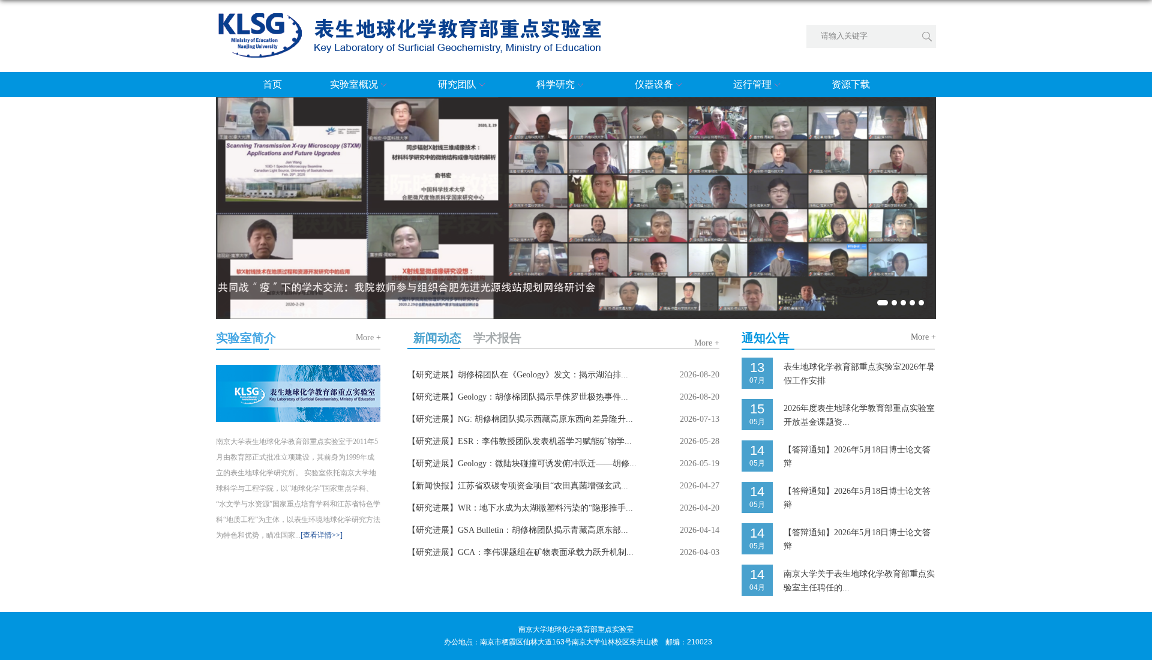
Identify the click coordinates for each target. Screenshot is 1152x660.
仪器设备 (654, 84)
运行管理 (752, 84)
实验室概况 (354, 84)
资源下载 (851, 84)
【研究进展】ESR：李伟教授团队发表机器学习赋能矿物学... (519, 441)
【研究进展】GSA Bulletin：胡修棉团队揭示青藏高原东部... (517, 530)
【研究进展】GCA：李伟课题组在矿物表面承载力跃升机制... (520, 552)
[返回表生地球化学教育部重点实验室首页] (409, 17)
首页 (272, 84)
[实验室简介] (298, 372)
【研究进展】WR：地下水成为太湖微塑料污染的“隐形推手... (520, 507)
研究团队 (457, 84)
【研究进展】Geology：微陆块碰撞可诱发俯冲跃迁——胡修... (522, 463)
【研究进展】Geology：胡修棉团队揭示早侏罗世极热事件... (517, 396)
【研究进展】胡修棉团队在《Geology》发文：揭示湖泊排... (517, 374)
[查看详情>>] (322, 535)
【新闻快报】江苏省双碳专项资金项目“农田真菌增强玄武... (517, 485)
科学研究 (555, 84)
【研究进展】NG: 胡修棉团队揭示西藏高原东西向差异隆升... (520, 419)
